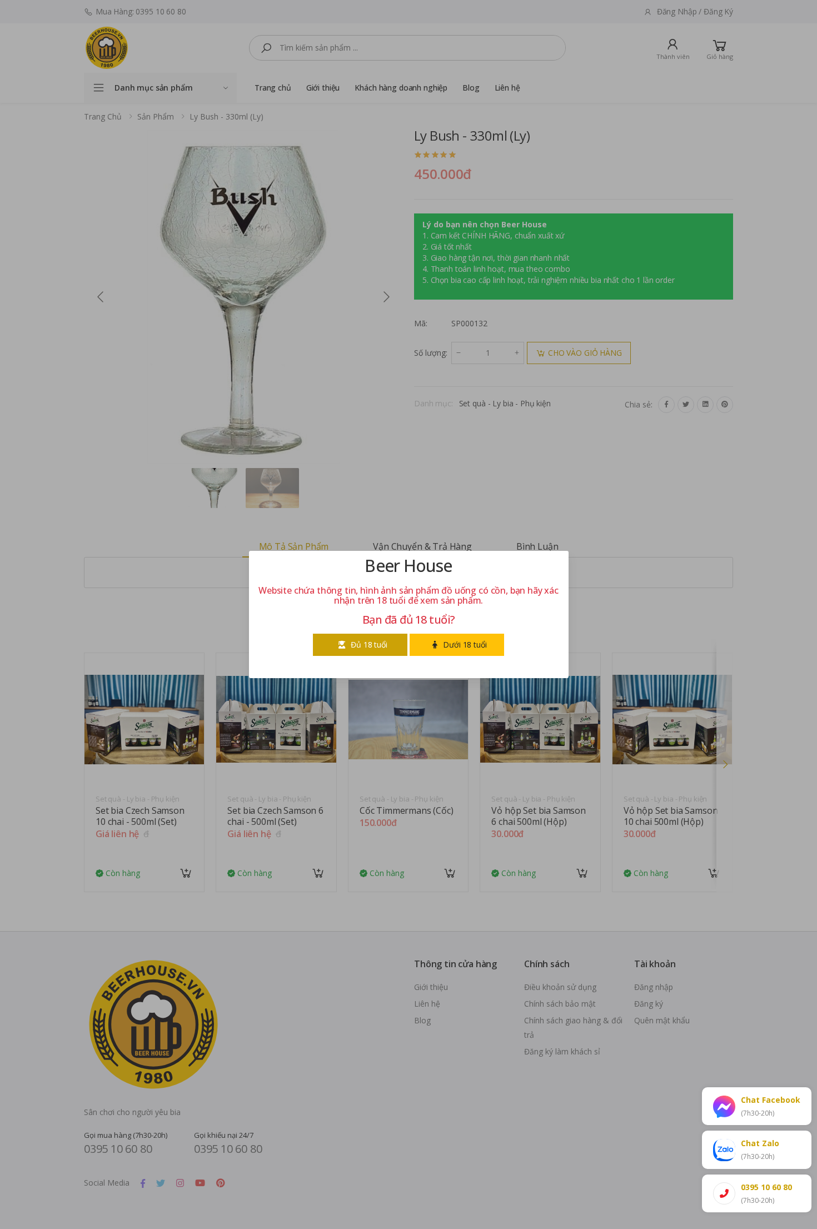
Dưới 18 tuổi (464, 644)
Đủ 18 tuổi (369, 644)
